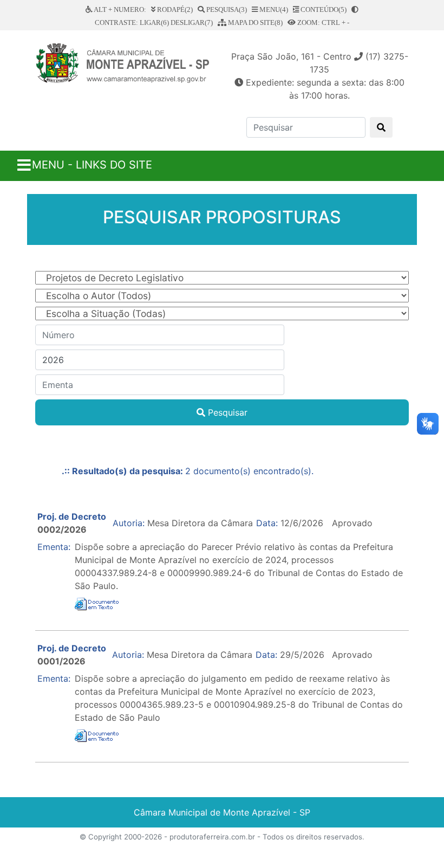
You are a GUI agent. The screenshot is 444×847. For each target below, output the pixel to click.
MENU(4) (273, 9)
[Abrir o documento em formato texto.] (98, 603)
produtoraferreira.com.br (212, 836)
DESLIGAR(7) (192, 22)
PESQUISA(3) (226, 9)
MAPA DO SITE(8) (254, 22)
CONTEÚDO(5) (323, 9)
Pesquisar (226, 412)
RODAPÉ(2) (174, 9)
